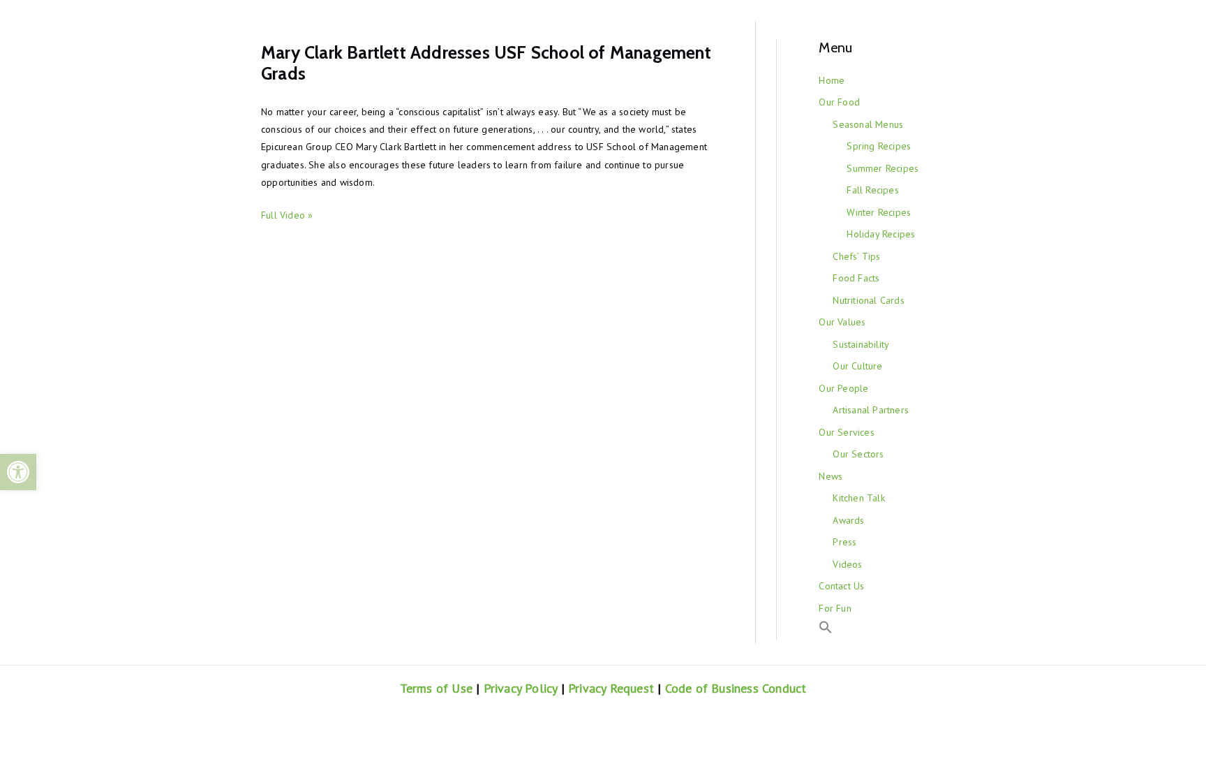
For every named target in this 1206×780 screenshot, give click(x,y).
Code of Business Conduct (736, 688)
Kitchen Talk (858, 498)
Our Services (846, 432)
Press (844, 542)
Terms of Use (436, 688)
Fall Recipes (872, 190)
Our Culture (857, 366)
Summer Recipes (882, 168)
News (830, 476)
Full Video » (287, 215)
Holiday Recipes (881, 234)
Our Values (842, 322)
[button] (18, 472)
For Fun (835, 608)
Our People (843, 388)
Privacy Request (611, 688)
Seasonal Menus (868, 124)
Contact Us (841, 586)
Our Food (839, 102)
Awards (848, 520)
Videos (847, 564)
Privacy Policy (521, 688)
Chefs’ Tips (856, 256)
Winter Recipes (879, 212)
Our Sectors (858, 454)
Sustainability (861, 344)
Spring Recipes (879, 146)
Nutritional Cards (868, 300)
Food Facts (856, 278)
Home (831, 80)
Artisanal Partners (871, 410)
